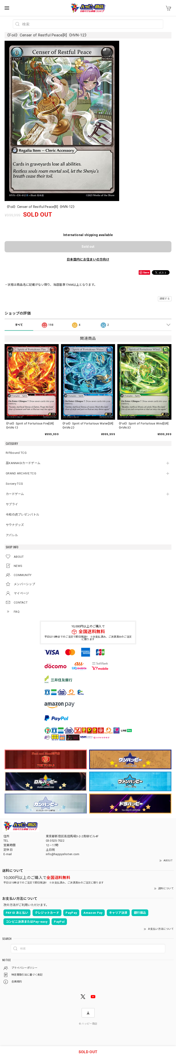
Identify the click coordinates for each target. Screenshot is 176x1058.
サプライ (12, 504)
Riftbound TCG (16, 452)
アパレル (12, 535)
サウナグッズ (15, 525)
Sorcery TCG (14, 483)
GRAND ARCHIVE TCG (21, 473)
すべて (19, 324)
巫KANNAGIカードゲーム (23, 463)
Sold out (88, 246)
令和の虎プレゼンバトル (22, 514)
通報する (165, 298)
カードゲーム (15, 494)
